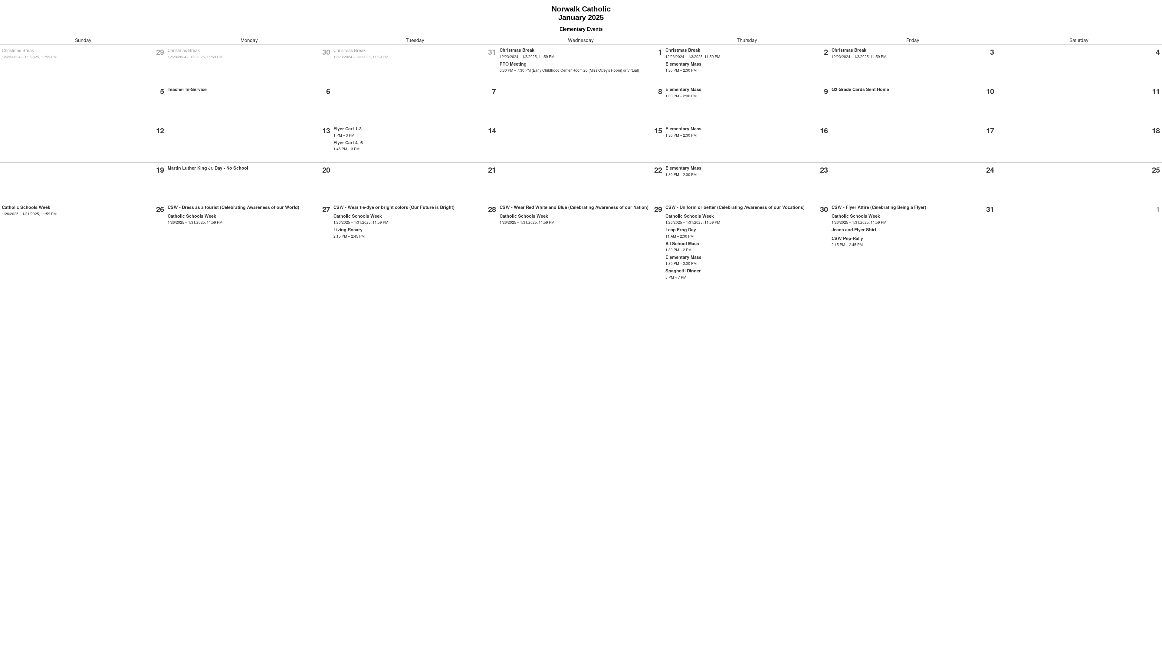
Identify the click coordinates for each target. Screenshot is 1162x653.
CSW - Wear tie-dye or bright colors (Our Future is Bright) (394, 207)
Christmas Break (18, 50)
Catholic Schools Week (26, 207)
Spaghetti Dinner (683, 271)
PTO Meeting (513, 64)
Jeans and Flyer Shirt (854, 229)
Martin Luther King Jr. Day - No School (208, 168)
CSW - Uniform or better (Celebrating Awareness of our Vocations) (735, 207)
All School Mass (682, 243)
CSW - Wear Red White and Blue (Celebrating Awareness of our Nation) (574, 207)
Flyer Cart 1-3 (347, 128)
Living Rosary (348, 229)
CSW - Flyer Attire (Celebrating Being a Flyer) (879, 207)
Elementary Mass (683, 64)
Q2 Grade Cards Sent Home (860, 89)
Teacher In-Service (187, 89)
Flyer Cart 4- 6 (348, 142)
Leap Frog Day (680, 229)
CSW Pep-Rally (847, 238)
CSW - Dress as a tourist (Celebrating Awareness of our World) (233, 207)
